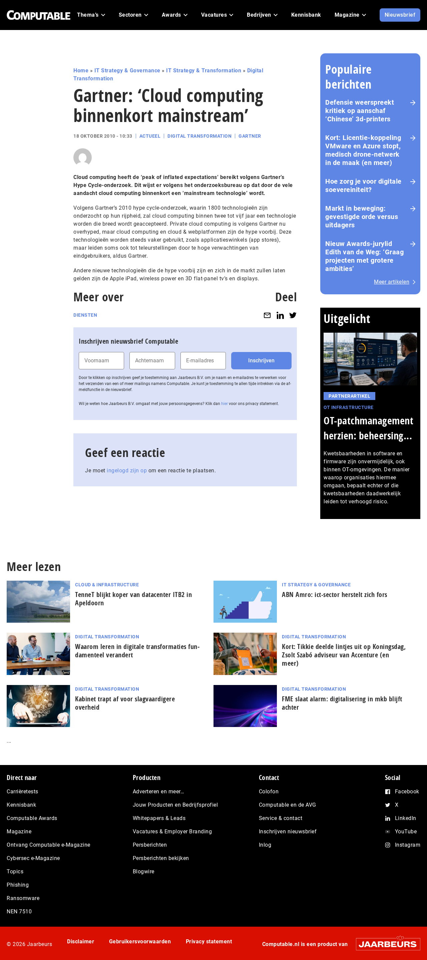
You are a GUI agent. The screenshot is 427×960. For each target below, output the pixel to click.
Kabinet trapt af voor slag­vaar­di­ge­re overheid (125, 703)
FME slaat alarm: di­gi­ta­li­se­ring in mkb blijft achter (342, 703)
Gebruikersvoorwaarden (140, 941)
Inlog (265, 845)
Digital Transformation (199, 136)
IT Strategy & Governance (127, 70)
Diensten (85, 315)
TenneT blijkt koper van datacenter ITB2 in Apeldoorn (133, 598)
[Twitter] (293, 315)
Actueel (150, 136)
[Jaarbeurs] (384, 944)
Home (80, 70)
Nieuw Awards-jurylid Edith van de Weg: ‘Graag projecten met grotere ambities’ (364, 256)
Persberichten (150, 845)
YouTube (406, 831)
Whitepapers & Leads (159, 818)
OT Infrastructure (349, 407)
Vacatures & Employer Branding (172, 831)
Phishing (18, 885)
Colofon (269, 791)
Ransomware (23, 898)
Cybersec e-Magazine (33, 858)
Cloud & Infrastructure (107, 584)
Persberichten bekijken (161, 858)
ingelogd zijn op (127, 470)
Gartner (250, 136)
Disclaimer (80, 941)
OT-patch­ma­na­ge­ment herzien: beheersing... (368, 428)
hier (224, 403)
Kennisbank (21, 805)
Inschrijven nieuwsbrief (288, 831)
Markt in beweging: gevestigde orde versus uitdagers (361, 216)
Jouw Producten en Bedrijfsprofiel (175, 805)
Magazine (19, 831)
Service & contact (281, 818)
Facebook (407, 791)
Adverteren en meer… (158, 791)
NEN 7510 (19, 911)
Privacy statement (209, 941)
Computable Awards (32, 818)
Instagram (408, 845)
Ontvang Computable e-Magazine (48, 845)
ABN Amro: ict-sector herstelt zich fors (334, 594)
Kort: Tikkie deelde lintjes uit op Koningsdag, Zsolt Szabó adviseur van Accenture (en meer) (344, 655)
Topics (15, 871)
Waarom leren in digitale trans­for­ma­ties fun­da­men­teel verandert (137, 650)
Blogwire (143, 871)
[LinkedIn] (280, 315)
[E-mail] (267, 315)
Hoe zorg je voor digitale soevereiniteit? (363, 185)
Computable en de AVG (287, 805)
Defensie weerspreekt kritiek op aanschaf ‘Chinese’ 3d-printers (359, 110)
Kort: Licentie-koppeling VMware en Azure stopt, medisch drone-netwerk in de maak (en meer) (363, 150)
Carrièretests (22, 791)
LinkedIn (405, 818)
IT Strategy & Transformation (203, 70)
